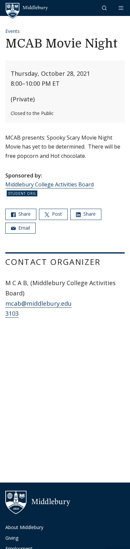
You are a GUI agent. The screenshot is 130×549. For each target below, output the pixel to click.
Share (24, 214)
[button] (105, 8)
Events (12, 31)
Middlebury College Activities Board (49, 184)
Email (23, 228)
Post (56, 214)
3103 (12, 313)
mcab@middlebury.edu (38, 303)
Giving (11, 538)
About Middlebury (24, 527)
